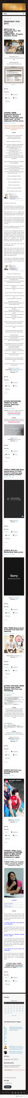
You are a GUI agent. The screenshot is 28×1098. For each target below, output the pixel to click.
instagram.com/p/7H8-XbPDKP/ (14, 414)
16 (11, 1008)
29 (8, 1012)
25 (16, 1010)
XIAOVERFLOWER (14, 740)
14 (5, 1008)
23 (11, 1010)
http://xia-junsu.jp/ (16, 819)
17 (14, 1008)
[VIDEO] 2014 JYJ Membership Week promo (13, 551)
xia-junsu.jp (14, 734)
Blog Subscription (9, 1063)
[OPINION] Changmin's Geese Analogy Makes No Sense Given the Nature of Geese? (16, 1028)
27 (22, 1010)
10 (14, 1007)
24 (14, 1010)
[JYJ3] (12, 1093)
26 (19, 1010)
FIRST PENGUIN (15, 598)
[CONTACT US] (21, 1093)
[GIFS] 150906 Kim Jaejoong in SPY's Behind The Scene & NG (15, 1052)
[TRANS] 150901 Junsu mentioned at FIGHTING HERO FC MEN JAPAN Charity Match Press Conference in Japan (13, 854)
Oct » (16, 1015)
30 (11, 1012)
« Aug (12, 1015)
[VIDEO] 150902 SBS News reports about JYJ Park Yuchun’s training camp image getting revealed (14, 472)
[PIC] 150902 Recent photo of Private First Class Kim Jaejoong (14, 629)
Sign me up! (7, 1074)
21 (5, 1010)
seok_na (16, 438)
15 (8, 1008)
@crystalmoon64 (16, 369)
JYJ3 (16, 372)
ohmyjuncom (17, 820)
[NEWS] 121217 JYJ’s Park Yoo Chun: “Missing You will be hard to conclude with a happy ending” (16, 1048)
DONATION (7, 1087)
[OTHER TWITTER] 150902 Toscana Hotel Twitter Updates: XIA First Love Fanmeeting (14, 688)
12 (19, 1007)
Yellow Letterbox (15, 368)
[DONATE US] (24, 1093)
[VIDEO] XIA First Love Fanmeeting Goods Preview (12, 771)
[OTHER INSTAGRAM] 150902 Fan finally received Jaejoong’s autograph (12, 403)
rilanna (13, 38)
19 (19, 1008)
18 (16, 1008)
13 (22, 1007)
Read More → (14, 84)
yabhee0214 (15, 520)
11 (16, 1007)
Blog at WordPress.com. (6, 1092)
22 (8, 1010)
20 (22, 1008)
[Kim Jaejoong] (18, 1093)
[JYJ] (15, 1093)
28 (5, 1012)
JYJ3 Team (14, 123)
